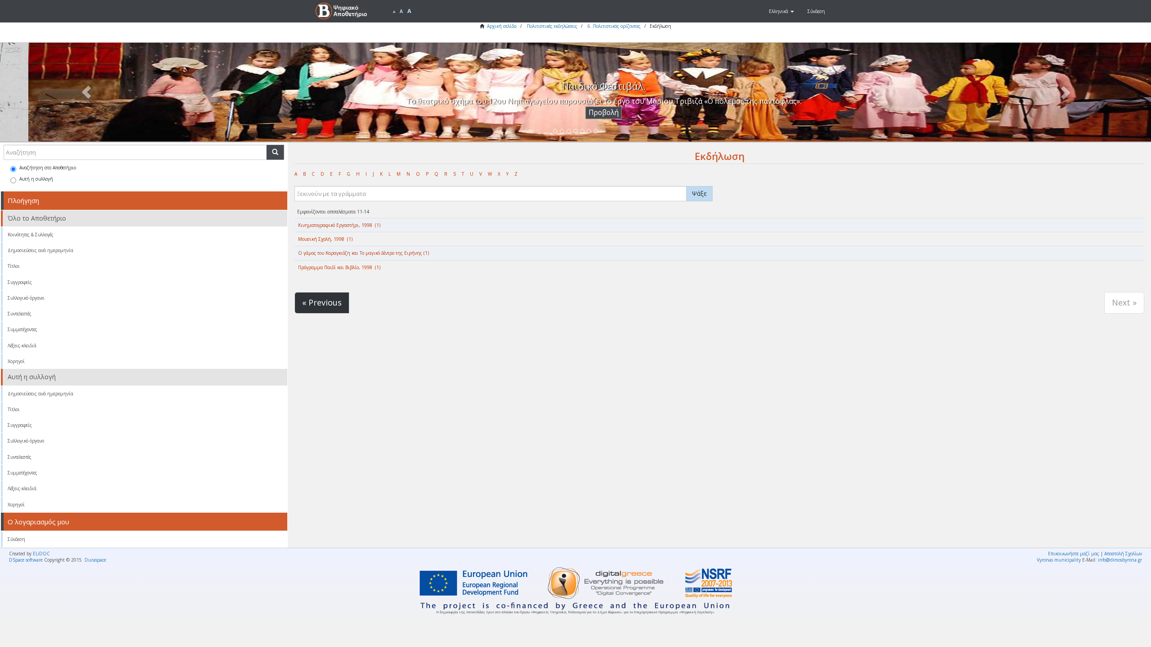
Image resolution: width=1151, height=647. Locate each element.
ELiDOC (41, 553)
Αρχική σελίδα (502, 26)
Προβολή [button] (576, 112)
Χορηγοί (16, 361)
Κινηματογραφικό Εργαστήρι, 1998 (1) (339, 225)
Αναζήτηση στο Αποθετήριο (47, 167)
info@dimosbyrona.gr (1120, 560)
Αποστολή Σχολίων (1123, 553)
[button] (781, 11)
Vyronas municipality (1059, 560)
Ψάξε (699, 193)
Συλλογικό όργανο (26, 298)
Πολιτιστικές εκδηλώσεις (552, 26)
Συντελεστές (19, 313)
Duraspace (95, 560)
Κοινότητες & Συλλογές (31, 234)
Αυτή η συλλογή (36, 179)
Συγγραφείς (20, 282)
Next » (1124, 302)
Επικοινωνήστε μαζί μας (1073, 553)
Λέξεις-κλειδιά (22, 345)
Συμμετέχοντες (22, 329)
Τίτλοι (14, 266)
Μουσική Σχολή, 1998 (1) (325, 239)
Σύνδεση (16, 539)
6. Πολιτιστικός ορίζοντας (614, 26)
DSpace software (26, 560)
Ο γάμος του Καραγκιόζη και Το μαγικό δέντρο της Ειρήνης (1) (363, 253)
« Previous (322, 302)
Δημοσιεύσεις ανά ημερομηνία (40, 250)
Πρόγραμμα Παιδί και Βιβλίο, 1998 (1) (339, 267)
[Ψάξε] (275, 152)
